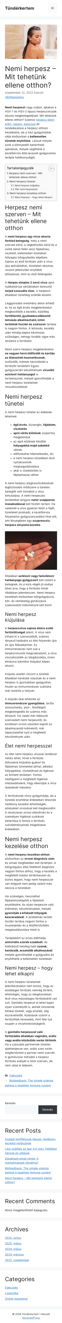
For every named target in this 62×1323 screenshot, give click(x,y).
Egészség (15, 1075)
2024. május (13, 1249)
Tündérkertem (19, 8)
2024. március (14, 1254)
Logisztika (11, 1293)
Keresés (10, 1103)
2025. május (13, 1243)
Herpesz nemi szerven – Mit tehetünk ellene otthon (25, 175)
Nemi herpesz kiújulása (27, 185)
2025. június (13, 1238)
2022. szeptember (17, 1260)
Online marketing (16, 1298)
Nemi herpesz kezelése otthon (28, 193)
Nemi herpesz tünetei (22, 181)
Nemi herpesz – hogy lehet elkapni (33, 197)
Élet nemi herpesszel (26, 189)
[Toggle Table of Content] (50, 168)
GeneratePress (31, 1317)
